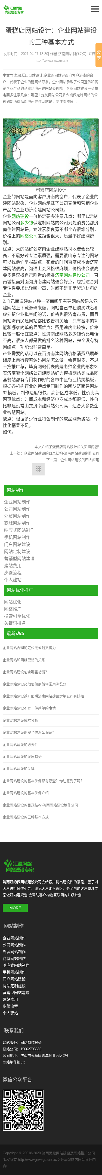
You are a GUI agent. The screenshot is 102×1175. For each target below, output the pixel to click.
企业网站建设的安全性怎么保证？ (29, 732)
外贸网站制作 (17, 516)
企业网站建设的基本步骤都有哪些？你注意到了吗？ (43, 781)
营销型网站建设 (19, 558)
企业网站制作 (17, 502)
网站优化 (12, 602)
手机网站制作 (17, 537)
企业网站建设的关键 (19, 769)
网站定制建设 (17, 551)
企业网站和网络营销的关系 (24, 660)
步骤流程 (12, 572)
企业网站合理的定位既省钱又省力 (29, 648)
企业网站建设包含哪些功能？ (26, 672)
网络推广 (12, 609)
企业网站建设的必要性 (20, 745)
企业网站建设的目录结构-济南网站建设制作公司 (61, 453)
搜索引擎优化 (17, 616)
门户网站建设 (17, 544)
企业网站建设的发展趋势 (22, 757)
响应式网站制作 (19, 530)
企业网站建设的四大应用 (79, 460)
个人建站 (12, 580)
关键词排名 (15, 623)
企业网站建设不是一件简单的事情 (29, 708)
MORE (15, 908)
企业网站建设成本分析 (20, 720)
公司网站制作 (17, 509)
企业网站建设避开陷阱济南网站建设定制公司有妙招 (43, 696)
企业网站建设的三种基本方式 (26, 817)
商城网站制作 (17, 523)
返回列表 (38, 469)
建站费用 (12, 565)
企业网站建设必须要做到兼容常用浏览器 (34, 684)
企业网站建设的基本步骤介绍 (26, 793)
